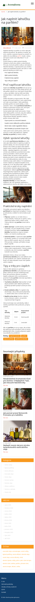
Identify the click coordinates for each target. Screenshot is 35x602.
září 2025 (7, 538)
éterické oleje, (26, 554)
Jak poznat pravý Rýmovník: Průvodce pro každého (15, 414)
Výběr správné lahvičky (11, 75)
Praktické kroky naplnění (12, 78)
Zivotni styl (8, 492)
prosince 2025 (9, 529)
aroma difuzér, (17, 554)
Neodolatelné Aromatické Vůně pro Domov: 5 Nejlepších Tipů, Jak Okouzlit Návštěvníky (17, 380)
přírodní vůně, (25, 563)
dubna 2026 (8, 517)
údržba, (13, 563)
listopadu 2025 (9, 532)
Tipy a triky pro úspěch (11, 80)
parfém (19, 56)
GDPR (3, 589)
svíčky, (14, 560)
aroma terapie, (7, 566)
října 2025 (7, 535)
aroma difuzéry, (14, 557)
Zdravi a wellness (10, 486)
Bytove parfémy (9, 468)
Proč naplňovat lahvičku (11, 72)
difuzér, (14, 566)
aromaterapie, (16, 551)
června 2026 (8, 511)
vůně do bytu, (27, 560)
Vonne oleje (8, 477)
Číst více (5, 385)
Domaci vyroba (9, 480)
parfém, (18, 563)
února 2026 (8, 523)
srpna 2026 (8, 505)
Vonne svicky (8, 465)
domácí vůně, (7, 563)
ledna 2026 (8, 526)
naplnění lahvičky (15, 336)
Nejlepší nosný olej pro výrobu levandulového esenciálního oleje (16, 447)
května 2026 (8, 514)
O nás (3, 581)
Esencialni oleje (9, 474)
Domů (3, 12)
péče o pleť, (19, 560)
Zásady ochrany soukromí (8, 587)
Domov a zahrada (10, 489)
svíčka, (18, 566)
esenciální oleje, (7, 551)
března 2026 (8, 520)
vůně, (21, 557)
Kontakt (3, 592)
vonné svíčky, (25, 551)
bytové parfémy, (7, 554)
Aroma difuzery (9, 471)
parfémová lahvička (21, 339)
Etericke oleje (8, 483)
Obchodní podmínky (7, 584)
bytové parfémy (8, 339)
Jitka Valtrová (7, 48)
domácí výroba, (7, 560)
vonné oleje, (6, 557)
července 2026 (9, 508)
